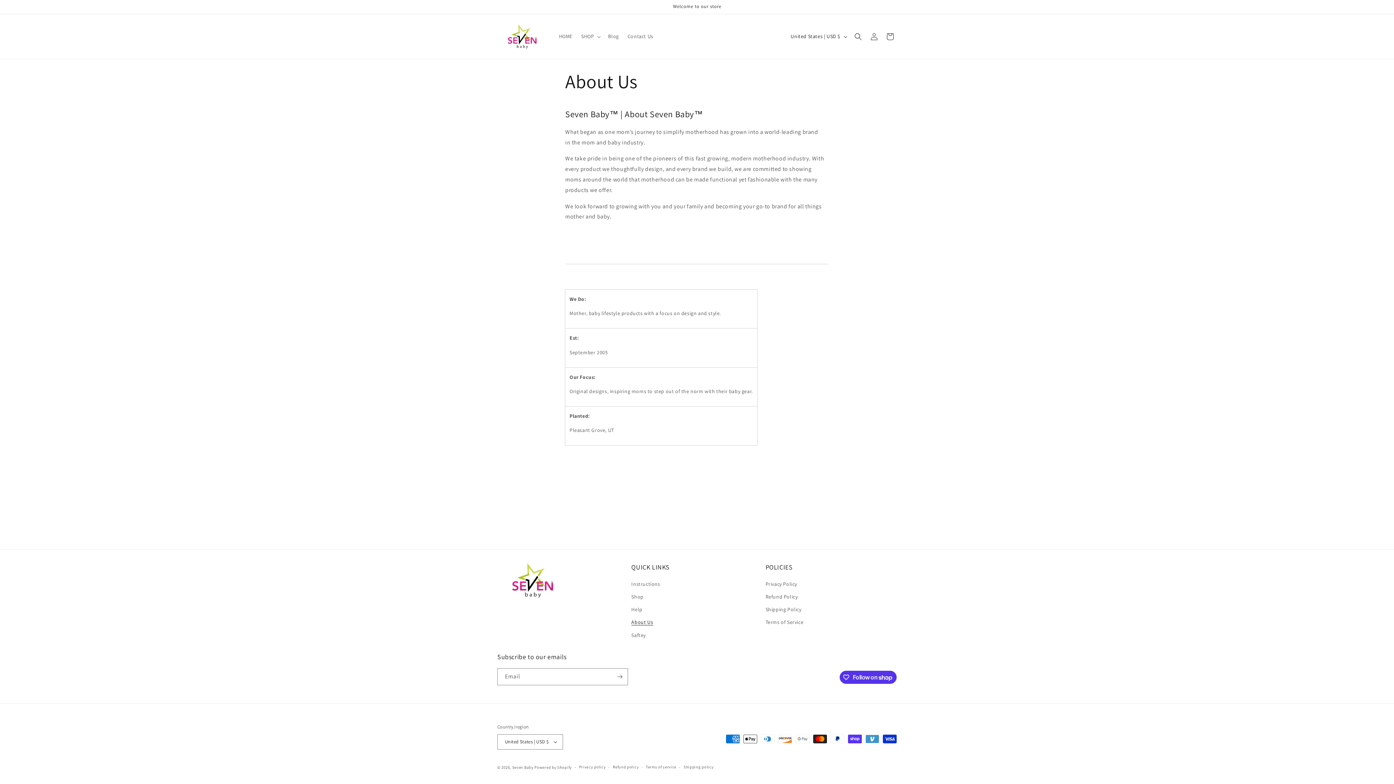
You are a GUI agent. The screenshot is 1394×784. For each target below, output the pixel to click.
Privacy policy (592, 766)
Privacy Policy (781, 584)
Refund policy (626, 766)
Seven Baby (523, 767)
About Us (642, 622)
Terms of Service (785, 622)
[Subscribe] (620, 676)
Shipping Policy (784, 609)
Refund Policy (782, 596)
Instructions (645, 584)
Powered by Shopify (553, 767)
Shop (637, 596)
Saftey (638, 635)
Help (636, 609)
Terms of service (661, 766)
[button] (590, 36)
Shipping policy (699, 766)
